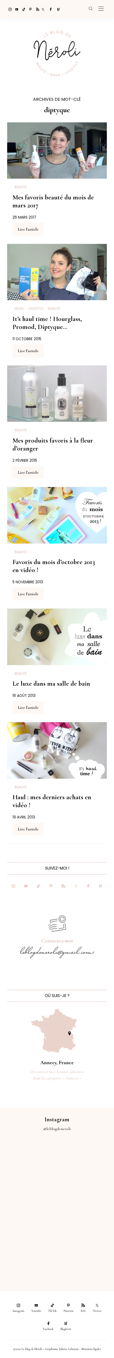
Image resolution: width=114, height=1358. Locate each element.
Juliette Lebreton (68, 1349)
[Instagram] (8, 9)
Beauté (21, 187)
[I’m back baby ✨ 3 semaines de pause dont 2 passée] (28, 1192)
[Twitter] (42, 9)
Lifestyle (35, 308)
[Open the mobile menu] (101, 9)
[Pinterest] (29, 9)
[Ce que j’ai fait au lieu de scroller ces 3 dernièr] (28, 1160)
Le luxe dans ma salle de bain (51, 684)
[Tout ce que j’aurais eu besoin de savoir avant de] (28, 1256)
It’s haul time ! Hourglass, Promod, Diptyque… (47, 323)
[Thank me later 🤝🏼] (85, 1256)
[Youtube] (15, 9)
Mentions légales (91, 1349)
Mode (19, 308)
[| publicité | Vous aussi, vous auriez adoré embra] (85, 1224)
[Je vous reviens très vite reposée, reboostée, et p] (85, 1192)
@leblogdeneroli (57, 1128)
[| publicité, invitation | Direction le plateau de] (85, 1160)
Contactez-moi (57, 941)
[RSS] (36, 9)
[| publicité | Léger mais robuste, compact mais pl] (28, 1224)
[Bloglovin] (56, 9)
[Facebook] (49, 9)
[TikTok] (22, 9)
